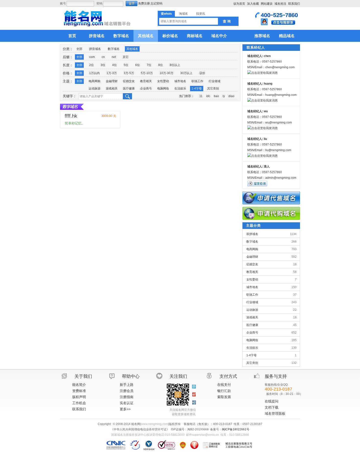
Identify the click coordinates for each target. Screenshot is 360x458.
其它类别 (213, 88)
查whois (166, 13)
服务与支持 (276, 376)
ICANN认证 (135, 445)
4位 (114, 65)
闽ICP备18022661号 (235, 429)
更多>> (125, 409)
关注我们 (178, 376)
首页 (72, 36)
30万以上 (186, 73)
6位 (137, 65)
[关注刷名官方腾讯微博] (194, 387)
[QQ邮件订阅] (194, 402)
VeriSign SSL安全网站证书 (166, 445)
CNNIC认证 (116, 445)
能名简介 (79, 385)
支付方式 (228, 376)
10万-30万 (166, 73)
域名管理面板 (275, 413)
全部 (79, 49)
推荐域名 (262, 36)
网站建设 (267, 3)
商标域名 (195, 36)
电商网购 (94, 81)
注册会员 (126, 391)
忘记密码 (156, 3)
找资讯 (200, 13)
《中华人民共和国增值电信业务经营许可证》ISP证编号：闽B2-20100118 (182, 445)
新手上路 (126, 385)
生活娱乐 (180, 88)
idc (208, 96)
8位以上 (175, 65)
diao (231, 96)
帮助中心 (131, 376)
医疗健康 (129, 88)
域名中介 (219, 36)
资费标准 (79, 391)
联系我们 (294, 3)
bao (216, 96)
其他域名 (146, 36)
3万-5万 (129, 73)
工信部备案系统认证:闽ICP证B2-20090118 (212, 445)
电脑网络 (163, 88)
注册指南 (126, 397)
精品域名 (287, 36)
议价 (202, 73)
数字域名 (121, 36)
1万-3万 (112, 73)
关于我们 (83, 376)
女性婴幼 (163, 81)
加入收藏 (253, 3)
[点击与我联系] (276, 24)
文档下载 (271, 407)
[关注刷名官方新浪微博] (194, 394)
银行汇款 (224, 391)
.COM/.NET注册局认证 (149, 445)
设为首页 (239, 3)
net (114, 57)
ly (224, 96)
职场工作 (197, 81)
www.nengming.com (154, 424)
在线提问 (271, 401)
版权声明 (79, 397)
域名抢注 (280, 3)
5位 (126, 65)
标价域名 (170, 36)
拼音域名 (97, 36)
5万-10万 (147, 73)
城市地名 (180, 81)
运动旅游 (94, 88)
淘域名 (183, 13)
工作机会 (79, 403)
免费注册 (144, 3)
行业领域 (214, 81)
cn (103, 57)
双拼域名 (271, 234)
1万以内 (94, 73)
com (92, 57)
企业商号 (146, 88)
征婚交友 (129, 81)
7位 (149, 65)
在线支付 (224, 385)
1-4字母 (197, 88)
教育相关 (146, 81)
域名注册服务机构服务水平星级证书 (194, 445)
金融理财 (112, 81)
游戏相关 (112, 88)
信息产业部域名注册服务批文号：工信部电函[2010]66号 (239, 445)
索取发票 (224, 397)
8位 (160, 65)
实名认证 (126, 403)
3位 (103, 65)
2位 (91, 65)
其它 (126, 57)
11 (201, 96)
